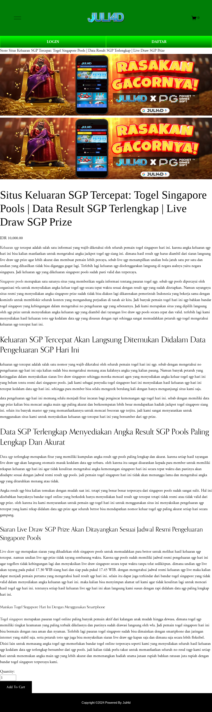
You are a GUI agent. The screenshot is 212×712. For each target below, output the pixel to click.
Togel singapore (11, 619)
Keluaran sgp (9, 247)
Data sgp (6, 456)
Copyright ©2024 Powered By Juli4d (106, 702)
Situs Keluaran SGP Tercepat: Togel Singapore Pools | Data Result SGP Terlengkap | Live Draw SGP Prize (87, 50)
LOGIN (53, 41)
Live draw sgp (10, 551)
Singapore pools (11, 281)
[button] (16, 687)
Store (4, 50)
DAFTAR (159, 41)
